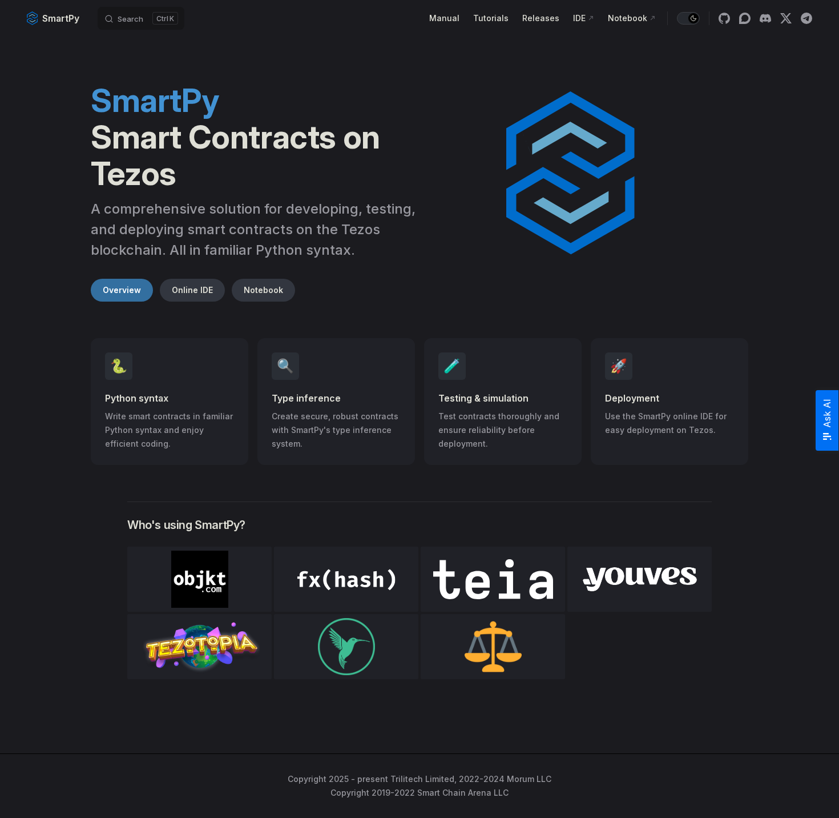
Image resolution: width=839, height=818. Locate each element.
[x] (786, 18)
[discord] (765, 18)
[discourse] (745, 18)
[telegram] (806, 18)
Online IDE (192, 290)
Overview (122, 290)
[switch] (688, 18)
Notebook (263, 290)
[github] (724, 18)
